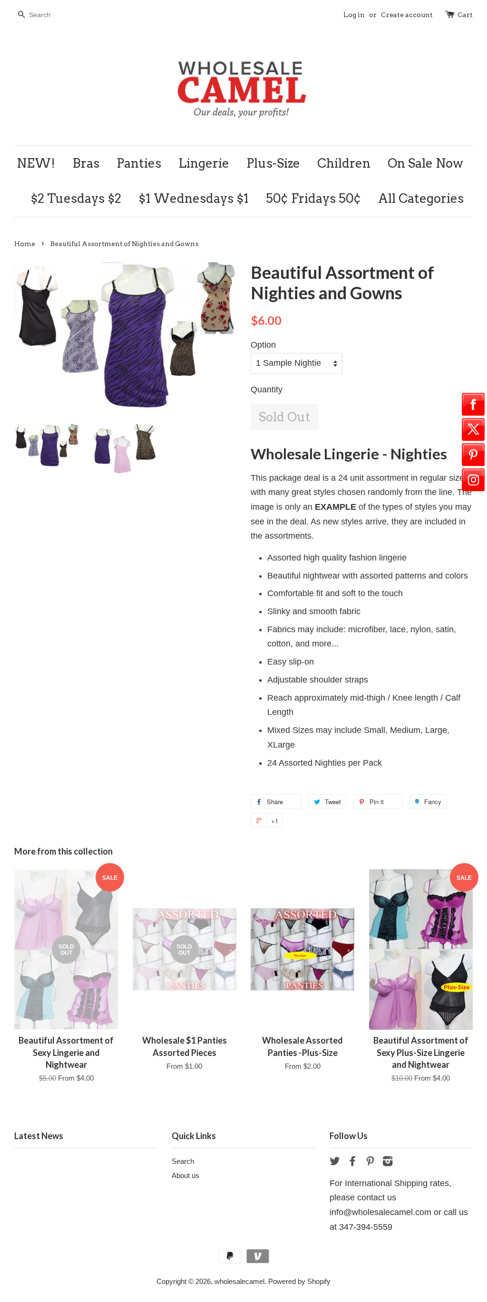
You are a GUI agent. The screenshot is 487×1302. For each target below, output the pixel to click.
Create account (407, 15)
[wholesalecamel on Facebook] (352, 1163)
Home (24, 243)
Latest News (38, 1136)
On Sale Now (425, 163)
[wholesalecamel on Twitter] (335, 1163)
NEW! (36, 163)
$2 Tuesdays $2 (75, 198)
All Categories (421, 198)
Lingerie (203, 163)
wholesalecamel (239, 1281)
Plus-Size (273, 163)
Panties (139, 163)
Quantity (266, 389)
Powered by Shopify (299, 1281)
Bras (85, 163)
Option (263, 345)
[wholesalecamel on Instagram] (387, 1163)
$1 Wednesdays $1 (193, 198)
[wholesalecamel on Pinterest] (370, 1163)
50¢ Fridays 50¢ (313, 198)
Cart (465, 15)
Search (183, 1161)
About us (185, 1175)
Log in (354, 15)
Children (343, 163)
